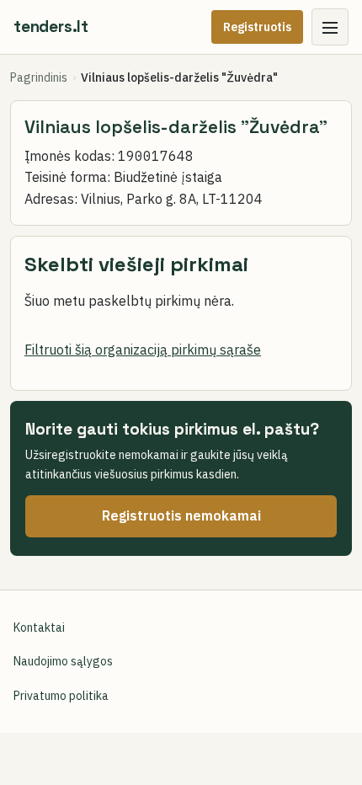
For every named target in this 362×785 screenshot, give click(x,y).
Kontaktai (39, 627)
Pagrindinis (38, 77)
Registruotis (257, 27)
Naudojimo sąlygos (63, 661)
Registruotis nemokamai (181, 515)
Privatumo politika (61, 695)
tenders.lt (50, 26)
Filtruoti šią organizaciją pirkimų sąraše (142, 349)
